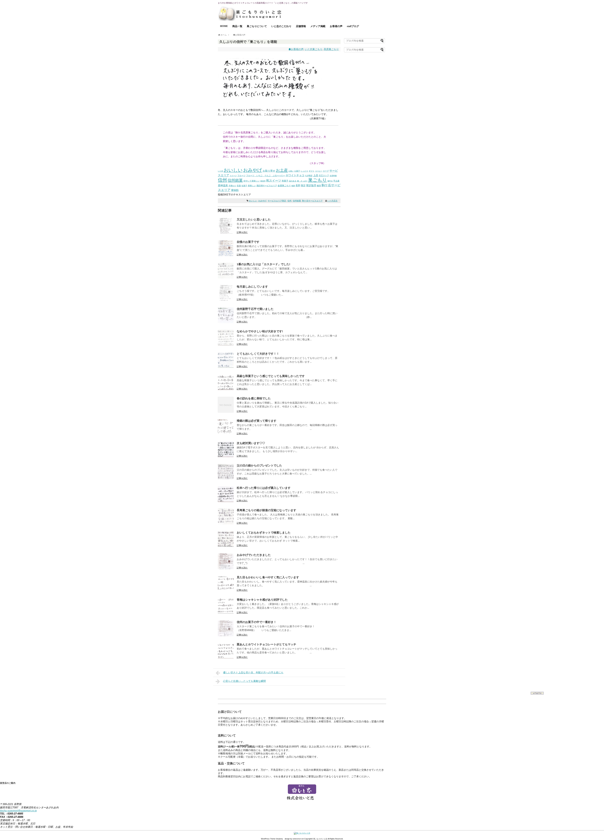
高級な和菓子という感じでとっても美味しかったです (271, 376)
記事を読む (242, 232)
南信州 (263, 181)
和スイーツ (273, 180)
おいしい (233, 170)
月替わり (232, 186)
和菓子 (285, 181)
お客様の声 (336, 26)
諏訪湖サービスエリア (267, 185)
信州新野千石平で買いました (255, 309)
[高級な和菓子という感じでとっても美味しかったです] (226, 389)
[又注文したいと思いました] (226, 232)
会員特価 (333, 176)
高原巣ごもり (331, 49)
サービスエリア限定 (277, 201)
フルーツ (241, 175)
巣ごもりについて (257, 26)
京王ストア (324, 175)
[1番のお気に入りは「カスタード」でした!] (226, 277)
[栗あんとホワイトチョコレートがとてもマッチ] (226, 657)
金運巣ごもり (284, 185)
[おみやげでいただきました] (226, 568)
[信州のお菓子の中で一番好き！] (226, 635)
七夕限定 (309, 175)
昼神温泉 (223, 185)
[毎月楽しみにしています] (226, 300)
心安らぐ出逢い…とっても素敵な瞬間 (244, 681)
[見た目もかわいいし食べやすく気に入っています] (226, 590)
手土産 (336, 181)
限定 (303, 185)
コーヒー (318, 171)
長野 (298, 185)
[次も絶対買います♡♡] (226, 456)
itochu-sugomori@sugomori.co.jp (18, 810)
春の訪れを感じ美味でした (254, 398)
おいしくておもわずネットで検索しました (264, 532)
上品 (315, 175)
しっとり (304, 171)
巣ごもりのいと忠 (320, 839)
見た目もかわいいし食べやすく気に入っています (268, 577)
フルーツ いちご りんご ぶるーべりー (265, 175)
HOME (224, 26)
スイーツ (233, 176)
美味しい (252, 185)
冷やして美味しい (251, 181)
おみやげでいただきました (254, 555)
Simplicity (279, 839)
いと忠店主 (332, 201)
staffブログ (353, 26)
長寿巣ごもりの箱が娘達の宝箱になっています (266, 510)
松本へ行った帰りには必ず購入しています (264, 487)
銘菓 (293, 186)
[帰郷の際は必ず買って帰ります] (226, 434)
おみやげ (252, 170)
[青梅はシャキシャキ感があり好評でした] (226, 613)
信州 (222, 180)
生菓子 (244, 186)
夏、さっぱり (302, 181)
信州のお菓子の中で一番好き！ (256, 622)
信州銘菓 (235, 180)
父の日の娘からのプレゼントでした (259, 465)
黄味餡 (235, 190)
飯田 (319, 185)
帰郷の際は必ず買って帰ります (256, 420)
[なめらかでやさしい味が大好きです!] (226, 344)
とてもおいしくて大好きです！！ (258, 353)
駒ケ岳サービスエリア (312, 201)
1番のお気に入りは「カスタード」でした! (263, 264)
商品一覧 (237, 26)
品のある (292, 181)
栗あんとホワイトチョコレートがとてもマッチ (266, 644)
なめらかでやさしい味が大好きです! (260, 331)
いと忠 (220, 171)
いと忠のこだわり (281, 26)
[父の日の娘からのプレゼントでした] (226, 478)
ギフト (311, 171)
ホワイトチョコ (295, 175)
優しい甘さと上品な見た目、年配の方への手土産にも (253, 672)
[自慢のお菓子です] (226, 255)
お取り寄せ (269, 170)
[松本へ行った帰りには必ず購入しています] (226, 501)
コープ (326, 171)
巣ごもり (317, 180)
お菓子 (297, 171)
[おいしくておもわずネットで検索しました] (226, 546)
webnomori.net (298, 839)
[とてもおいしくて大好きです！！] (226, 367)
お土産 (282, 170)
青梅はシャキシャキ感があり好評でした (262, 599)
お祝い (291, 171)
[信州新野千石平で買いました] (226, 322)
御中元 (330, 181)
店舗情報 (301, 26)
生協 (239, 185)
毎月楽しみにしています (252, 286)
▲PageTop (537, 693)
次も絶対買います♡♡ (251, 443)
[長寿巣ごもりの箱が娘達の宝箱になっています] (226, 523)
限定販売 (311, 185)
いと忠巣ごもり (313, 49)
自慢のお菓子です (248, 241)
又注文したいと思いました (254, 219)
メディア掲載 (317, 26)
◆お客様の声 (296, 49)
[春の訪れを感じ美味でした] (226, 411)
